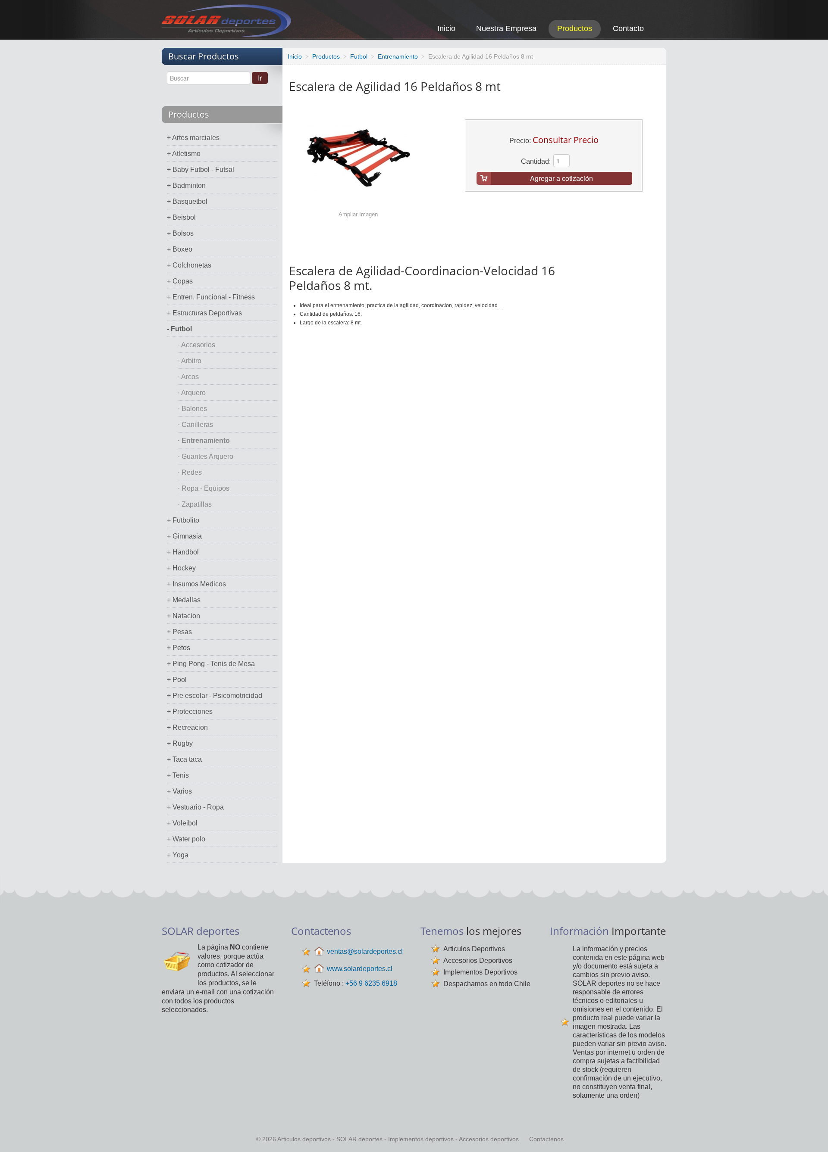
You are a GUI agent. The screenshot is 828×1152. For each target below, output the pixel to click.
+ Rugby (180, 743)
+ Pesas (179, 631)
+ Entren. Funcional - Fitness (211, 297)
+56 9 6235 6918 (371, 983)
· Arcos (188, 376)
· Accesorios (196, 345)
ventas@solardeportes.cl (365, 951)
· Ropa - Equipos (203, 488)
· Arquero (192, 392)
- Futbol (179, 329)
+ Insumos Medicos (196, 584)
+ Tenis (178, 775)
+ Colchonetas (189, 265)
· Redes (190, 472)
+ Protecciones (190, 711)
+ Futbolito (183, 520)
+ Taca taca (184, 759)
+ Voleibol (182, 823)
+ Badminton (186, 185)
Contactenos (546, 1139)
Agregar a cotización (561, 178)
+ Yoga (177, 855)
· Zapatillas (195, 504)
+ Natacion (183, 616)
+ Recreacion (187, 727)
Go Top (812, 1133)
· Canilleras (195, 424)
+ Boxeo (179, 249)
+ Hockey (181, 568)
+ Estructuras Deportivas (204, 313)
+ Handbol (183, 552)
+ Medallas (184, 600)
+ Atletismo (184, 153)
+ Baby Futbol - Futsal (200, 169)
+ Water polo (186, 839)
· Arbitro (189, 360)
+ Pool (177, 679)
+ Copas (180, 281)
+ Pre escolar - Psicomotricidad (214, 695)
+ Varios (179, 791)
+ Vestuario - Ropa (195, 807)
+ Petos (178, 647)
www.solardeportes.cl (359, 968)
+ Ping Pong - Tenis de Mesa (211, 663)
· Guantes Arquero (205, 456)
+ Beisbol (181, 217)
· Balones (192, 408)
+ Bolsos (180, 233)
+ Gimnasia (184, 536)
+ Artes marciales (193, 137)
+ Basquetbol (187, 201)
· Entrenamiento (204, 440)
